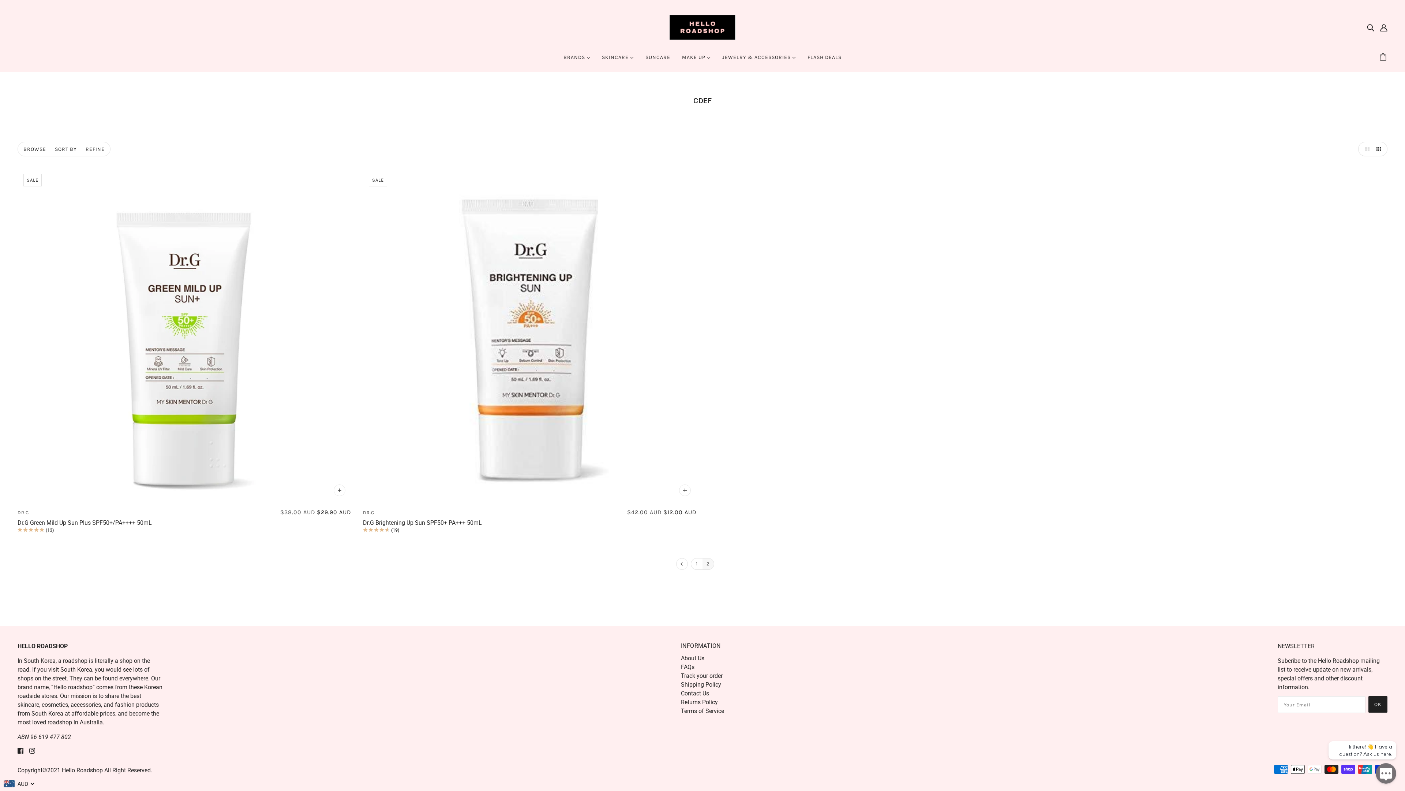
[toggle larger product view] (1365, 149)
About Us (692, 658)
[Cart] (1384, 57)
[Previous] (682, 564)
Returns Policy (699, 702)
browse (34, 149)
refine (95, 149)
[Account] (1383, 27)
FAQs (687, 667)
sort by (66, 149)
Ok (1378, 704)
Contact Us (695, 693)
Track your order (702, 675)
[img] (1370, 27)
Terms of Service (702, 711)
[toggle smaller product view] (1380, 149)
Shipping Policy (701, 684)
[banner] (703, 26)
